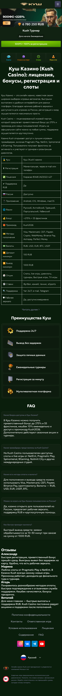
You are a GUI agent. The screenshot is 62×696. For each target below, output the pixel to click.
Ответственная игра (39, 621)
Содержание (26, 634)
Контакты (16, 621)
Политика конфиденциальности (31, 614)
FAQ (41, 634)
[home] (31, 4)
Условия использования (22, 628)
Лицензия (48, 628)
